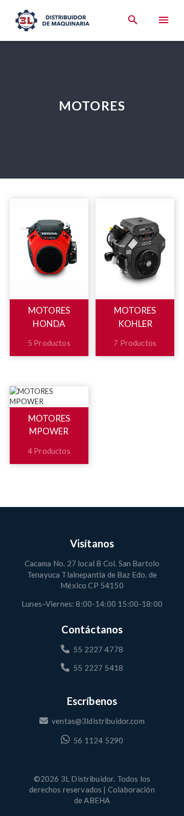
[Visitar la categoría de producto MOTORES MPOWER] (49, 396)
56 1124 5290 (98, 739)
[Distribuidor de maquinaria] (52, 20)
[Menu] (163, 20)
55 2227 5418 (98, 667)
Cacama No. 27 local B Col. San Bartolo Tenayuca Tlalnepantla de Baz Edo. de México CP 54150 (92, 574)
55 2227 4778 (98, 649)
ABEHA (97, 800)
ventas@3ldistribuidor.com (98, 720)
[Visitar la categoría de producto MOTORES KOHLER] (135, 249)
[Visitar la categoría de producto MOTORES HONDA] (49, 249)
